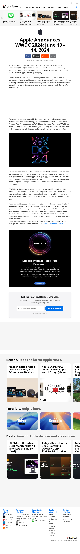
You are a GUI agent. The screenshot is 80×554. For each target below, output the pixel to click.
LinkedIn (9, 522)
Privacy (75, 540)
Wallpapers (53, 519)
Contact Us (66, 521)
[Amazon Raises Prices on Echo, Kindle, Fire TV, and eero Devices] (44, 19)
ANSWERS (51, 7)
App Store (22, 522)
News (51, 514)
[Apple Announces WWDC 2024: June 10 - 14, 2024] (40, 150)
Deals (51, 524)
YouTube (9, 525)
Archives (52, 533)
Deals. (11, 436)
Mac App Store (23, 525)
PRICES (59, 7)
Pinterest (9, 520)
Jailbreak (52, 531)
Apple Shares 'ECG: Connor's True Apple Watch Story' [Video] (26, 22)
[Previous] (2, 18)
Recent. (12, 360)
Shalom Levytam (49, 60)
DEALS (66, 7)
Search (51, 535)
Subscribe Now (39, 520)
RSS (7, 528)
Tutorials (52, 517)
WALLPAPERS (40, 7)
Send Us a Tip (67, 519)
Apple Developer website (53, 223)
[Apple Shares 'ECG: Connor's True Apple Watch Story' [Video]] (28, 19)
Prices (51, 521)
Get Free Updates (54, 308)
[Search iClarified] (76, 7)
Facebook (9, 514)
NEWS (22, 7)
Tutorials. (13, 408)
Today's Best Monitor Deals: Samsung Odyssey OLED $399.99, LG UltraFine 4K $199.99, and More (54, 448)
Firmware (52, 528)
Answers (52, 526)
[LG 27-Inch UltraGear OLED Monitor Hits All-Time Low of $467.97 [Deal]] (61, 19)
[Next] (78, 18)
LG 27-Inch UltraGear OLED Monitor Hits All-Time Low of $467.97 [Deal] (61, 22)
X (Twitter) (9, 517)
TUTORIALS (30, 7)
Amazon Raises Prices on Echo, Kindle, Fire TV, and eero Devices (44, 22)
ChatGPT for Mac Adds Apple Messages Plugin (9, 22)
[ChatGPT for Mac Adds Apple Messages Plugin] (11, 19)
